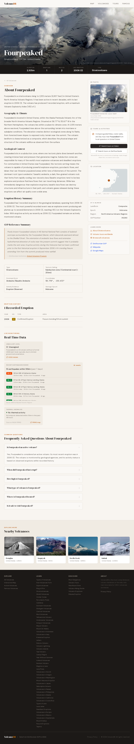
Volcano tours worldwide (103, 234)
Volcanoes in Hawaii (43, 689)
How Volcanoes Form (44, 583)
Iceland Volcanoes (43, 660)
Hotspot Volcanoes (43, 623)
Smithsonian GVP (100, 243)
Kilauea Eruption (75, 594)
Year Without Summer (44, 657)
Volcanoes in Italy (42, 634)
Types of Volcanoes (43, 580)
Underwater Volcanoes (44, 620)
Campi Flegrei (41, 655)
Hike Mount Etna (75, 585)
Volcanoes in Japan (43, 683)
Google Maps (98, 251)
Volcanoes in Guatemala (45, 718)
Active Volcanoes (10, 585)
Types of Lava (41, 704)
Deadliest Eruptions (43, 709)
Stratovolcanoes (42, 591)
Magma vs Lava (42, 666)
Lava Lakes (40, 706)
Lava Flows (40, 669)
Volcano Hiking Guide (76, 588)
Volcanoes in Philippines (45, 692)
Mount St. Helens (42, 629)
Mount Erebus (41, 721)
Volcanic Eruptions (75, 591)
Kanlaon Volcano (42, 663)
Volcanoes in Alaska (43, 695)
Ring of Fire (40, 588)
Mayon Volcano (42, 626)
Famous (126, 4)
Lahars (38, 640)
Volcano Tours (74, 583)
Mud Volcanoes (42, 614)
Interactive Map (10, 583)
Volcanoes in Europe (43, 712)
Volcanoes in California (44, 698)
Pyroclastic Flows (42, 600)
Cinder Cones (41, 597)
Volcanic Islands (42, 649)
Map (92, 4)
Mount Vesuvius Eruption (45, 680)
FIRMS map (36, 422)
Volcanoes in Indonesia (44, 632)
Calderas (39, 603)
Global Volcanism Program (37, 256)
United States (11, 47)
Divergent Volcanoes (44, 609)
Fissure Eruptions (42, 724)
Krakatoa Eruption (43, 637)
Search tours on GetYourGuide (110, 151)
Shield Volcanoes (42, 594)
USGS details (13, 357)
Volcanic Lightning (43, 646)
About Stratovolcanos (101, 231)
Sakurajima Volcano (43, 686)
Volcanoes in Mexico (43, 715)
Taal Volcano (41, 652)
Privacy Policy (106, 592)
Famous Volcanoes (11, 588)
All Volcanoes (11, 81)
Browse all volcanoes (101, 238)
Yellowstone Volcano (43, 617)
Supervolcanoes (42, 585)
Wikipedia (96, 247)
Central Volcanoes (43, 611)
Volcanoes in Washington (45, 678)
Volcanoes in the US (43, 672)
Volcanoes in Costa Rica (45, 701)
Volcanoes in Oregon (44, 675)
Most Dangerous (75, 580)
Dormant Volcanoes (43, 606)
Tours (116, 4)
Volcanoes (103, 4)
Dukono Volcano (42, 643)
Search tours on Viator (110, 146)
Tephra (39, 727)
